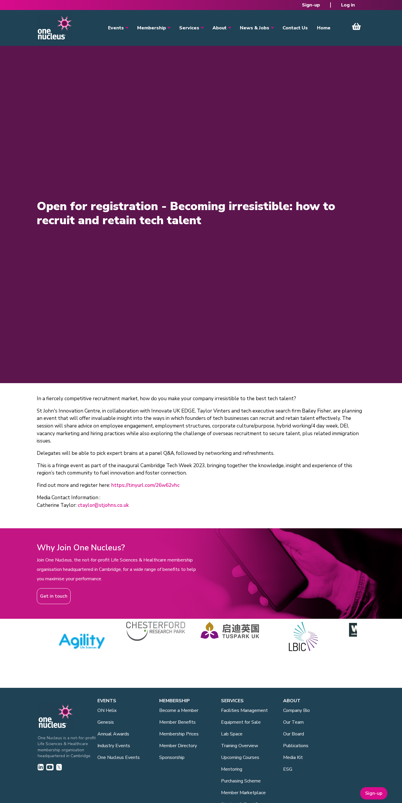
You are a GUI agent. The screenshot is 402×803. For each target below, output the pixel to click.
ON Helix (107, 710)
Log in (348, 5)
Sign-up (311, 5)
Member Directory (178, 745)
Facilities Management (244, 710)
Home (323, 28)
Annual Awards (113, 734)
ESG (287, 769)
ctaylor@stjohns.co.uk (103, 505)
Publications (295, 745)
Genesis (105, 722)
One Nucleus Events (118, 757)
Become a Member (178, 710)
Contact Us (295, 28)
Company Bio (296, 710)
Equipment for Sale (241, 722)
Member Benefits (177, 722)
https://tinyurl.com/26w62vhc (145, 485)
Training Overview (239, 745)
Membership (151, 28)
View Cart (356, 26)
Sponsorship (172, 757)
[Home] (54, 27)
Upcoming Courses (240, 757)
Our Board (293, 734)
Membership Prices (179, 734)
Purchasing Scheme (241, 781)
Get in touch (53, 596)
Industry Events (113, 745)
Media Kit (293, 757)
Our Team (293, 722)
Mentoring (231, 769)
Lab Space (231, 734)
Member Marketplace (243, 792)
